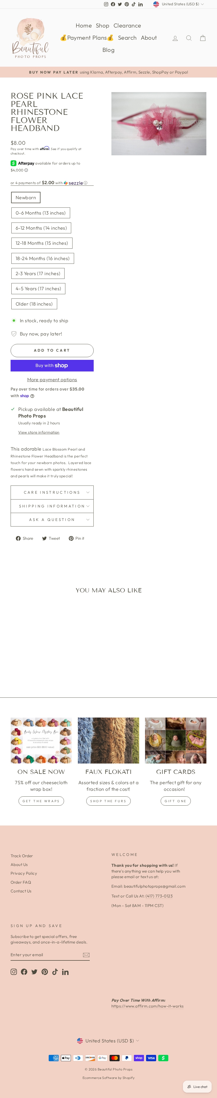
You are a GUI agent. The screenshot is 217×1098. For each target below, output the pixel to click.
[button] (52, 182)
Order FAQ (21, 882)
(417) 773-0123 (159, 896)
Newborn (26, 197)
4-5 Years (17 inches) (38, 288)
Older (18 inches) (34, 304)
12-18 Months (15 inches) (42, 243)
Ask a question (52, 519)
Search (127, 37)
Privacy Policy (24, 873)
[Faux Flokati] (108, 741)
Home (84, 25)
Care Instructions (52, 492)
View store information (39, 432)
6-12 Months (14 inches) (41, 228)
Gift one (176, 801)
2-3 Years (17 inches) (38, 273)
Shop (103, 25)
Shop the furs (108, 801)
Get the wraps (41, 801)
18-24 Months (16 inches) (43, 258)
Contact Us (21, 890)
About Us (19, 864)
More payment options (52, 379)
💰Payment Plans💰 (87, 37)
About (149, 37)
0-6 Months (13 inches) (41, 213)
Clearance (127, 25)
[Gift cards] (175, 741)
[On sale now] (41, 741)
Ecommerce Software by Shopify (108, 1078)
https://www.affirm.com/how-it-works (147, 1006)
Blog (108, 49)
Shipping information (52, 506)
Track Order (22, 855)
